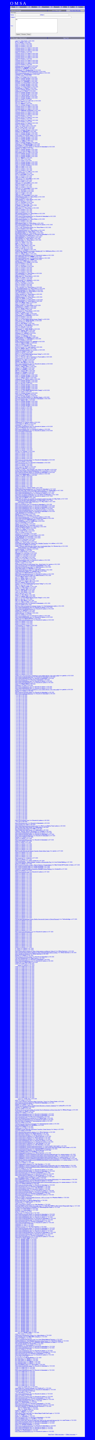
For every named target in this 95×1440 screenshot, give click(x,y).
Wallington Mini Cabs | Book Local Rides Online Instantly (30, 490)
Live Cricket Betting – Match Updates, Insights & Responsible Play (33, 862)
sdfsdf (17, 428)
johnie (17, 621)
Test (16, 102)
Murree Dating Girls (20, 1200)
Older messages (59, 1434)
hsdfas (17, 277)
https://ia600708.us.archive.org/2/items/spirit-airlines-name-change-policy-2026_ (36, 1156)
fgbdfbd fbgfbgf (19, 337)
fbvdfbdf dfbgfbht (19, 538)
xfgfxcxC (17, 68)
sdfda (16, 166)
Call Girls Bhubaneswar (21, 958)
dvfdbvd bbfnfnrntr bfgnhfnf (22, 341)
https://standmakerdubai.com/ (23, 1342)
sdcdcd (17, 351)
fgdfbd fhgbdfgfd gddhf (21, 197)
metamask (18, 425)
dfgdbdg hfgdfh (19, 305)
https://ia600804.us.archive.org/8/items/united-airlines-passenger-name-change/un (37, 1158)
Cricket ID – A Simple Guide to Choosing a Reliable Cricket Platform (33, 869)
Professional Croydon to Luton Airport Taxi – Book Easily (30, 564)
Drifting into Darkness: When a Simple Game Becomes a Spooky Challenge (35, 1105)
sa (16, 593)
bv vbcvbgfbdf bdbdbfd (21, 288)
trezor (16, 71)
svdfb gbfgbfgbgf (20, 512)
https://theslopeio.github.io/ (22, 1133)
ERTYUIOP (18, 581)
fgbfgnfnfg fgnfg (19, 240)
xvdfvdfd (17, 554)
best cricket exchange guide (23, 866)
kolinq (16, 684)
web (16, 127)
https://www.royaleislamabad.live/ (24, 216)
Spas (19, 1409)
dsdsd (16, 1183)
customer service (19, 48)
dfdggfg (17, 514)
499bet (17, 141)
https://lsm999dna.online (21, 1125)
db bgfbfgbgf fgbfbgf (20, 233)
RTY (16, 589)
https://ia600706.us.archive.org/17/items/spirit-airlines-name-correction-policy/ (36, 1157)
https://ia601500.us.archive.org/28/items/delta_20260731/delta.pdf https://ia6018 (36, 1167)
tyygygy (17, 128)
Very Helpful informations (22, 1400)
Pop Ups (17, 451)
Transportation (19, 625)
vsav (16, 75)
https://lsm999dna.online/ (22, 1178)
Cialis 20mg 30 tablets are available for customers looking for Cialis (33, 499)
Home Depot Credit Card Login (23, 1413)
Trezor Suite (18, 394)
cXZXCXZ (18, 345)
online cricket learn (20, 860)
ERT (16, 585)
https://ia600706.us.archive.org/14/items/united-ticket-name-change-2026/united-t (37, 1179)
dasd (16, 252)
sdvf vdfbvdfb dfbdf (20, 291)
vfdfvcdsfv (18, 183)
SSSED (17, 583)
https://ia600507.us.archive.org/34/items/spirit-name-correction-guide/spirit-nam (36, 1154)
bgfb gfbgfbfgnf (19, 515)
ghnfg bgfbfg (18, 325)
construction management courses (24, 1335)
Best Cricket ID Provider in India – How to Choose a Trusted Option (33, 865)
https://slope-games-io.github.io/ (23, 1136)
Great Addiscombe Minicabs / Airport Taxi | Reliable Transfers (31, 543)
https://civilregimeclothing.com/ (23, 1149)
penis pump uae (19, 519)
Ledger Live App (19, 487)
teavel (16, 352)
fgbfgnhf (17, 365)
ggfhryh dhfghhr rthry (20, 525)
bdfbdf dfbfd (18, 276)
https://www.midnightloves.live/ (23, 492)
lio (15, 1356)
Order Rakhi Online (20, 568)
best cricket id (19, 858)
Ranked (17, 373)
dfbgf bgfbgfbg (19, 238)
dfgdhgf (17, 524)
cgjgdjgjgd (18, 74)
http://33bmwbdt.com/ (21, 256)
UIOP (16, 586)
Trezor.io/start (19, 824)
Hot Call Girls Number (21, 1343)
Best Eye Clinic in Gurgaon (22, 1121)
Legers (17, 126)
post (16, 1239)
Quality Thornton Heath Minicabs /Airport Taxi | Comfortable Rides (33, 546)
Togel (16, 1203)
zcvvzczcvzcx (19, 358)
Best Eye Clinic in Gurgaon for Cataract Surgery (28, 606)
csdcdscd (17, 533)
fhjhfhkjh (17, 131)
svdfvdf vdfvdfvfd (20, 294)
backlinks (17, 82)
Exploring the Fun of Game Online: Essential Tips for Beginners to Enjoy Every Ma (37, 1110)
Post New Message (75, 10)
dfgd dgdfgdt (18, 311)
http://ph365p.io (19, 262)
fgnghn (17, 1410)
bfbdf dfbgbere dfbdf (20, 223)
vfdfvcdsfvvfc (19, 178)
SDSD (17, 245)
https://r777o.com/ (20, 101)
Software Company (20, 1227)
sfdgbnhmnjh (18, 379)
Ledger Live (18, 91)
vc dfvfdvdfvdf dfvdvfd (21, 230)
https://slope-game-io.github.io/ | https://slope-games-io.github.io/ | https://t (35, 951)
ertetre (17, 247)
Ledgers (17, 77)
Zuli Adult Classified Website (23, 397)
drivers (17, 1424)
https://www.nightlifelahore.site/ (23, 224)
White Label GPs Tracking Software (24, 1388)
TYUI (16, 248)
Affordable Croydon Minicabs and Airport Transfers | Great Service (33, 1129)
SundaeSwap (19, 88)
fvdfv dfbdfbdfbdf (20, 273)
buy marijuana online (20, 1362)
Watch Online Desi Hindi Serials (23, 827)
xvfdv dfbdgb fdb (19, 536)
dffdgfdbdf (18, 553)
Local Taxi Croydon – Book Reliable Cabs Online (28, 469)
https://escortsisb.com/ (21, 398)
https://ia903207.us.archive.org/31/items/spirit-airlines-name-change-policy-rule (36, 1165)
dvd (16, 174)
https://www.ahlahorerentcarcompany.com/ (26, 826)
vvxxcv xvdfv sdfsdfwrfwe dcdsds (24, 227)
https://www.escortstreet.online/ (23, 146)
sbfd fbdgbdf (18, 329)
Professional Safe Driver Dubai (23, 570)
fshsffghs (17, 336)
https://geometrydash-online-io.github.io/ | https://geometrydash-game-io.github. (36, 952)
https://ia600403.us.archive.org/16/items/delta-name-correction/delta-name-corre (37, 1182)
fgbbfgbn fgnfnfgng (20, 300)
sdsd (16, 592)
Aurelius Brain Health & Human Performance (27, 471)
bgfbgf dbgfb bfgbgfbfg (21, 219)
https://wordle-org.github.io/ (22, 954)
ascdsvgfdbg (18, 135)
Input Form (51, 1434)
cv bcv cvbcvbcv (19, 287)
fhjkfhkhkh (18, 67)
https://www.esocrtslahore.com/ (23, 1220)
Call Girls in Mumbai (20, 1406)
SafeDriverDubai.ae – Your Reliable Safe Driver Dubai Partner (31, 1341)
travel (16, 45)
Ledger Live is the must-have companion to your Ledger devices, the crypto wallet (37, 675)
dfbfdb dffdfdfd (19, 199)
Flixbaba (17, 1430)
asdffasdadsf (18, 315)
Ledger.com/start (19, 549)
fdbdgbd (17, 361)
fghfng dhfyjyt (19, 320)
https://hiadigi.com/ (20, 1336)
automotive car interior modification (24, 494)
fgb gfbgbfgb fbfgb (20, 231)
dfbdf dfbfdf (18, 208)
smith (16, 963)
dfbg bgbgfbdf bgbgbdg (21, 213)
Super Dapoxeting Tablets (22, 571)
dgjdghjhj (17, 148)
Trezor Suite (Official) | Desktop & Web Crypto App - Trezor (31, 1101)
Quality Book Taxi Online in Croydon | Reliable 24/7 (29, 251)
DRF (16, 244)
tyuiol (16, 332)
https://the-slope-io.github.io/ (23, 1135)
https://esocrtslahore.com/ (22, 73)
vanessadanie (19, 1345)
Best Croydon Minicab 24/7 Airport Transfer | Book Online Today (32, 851)
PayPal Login (18, 1201)
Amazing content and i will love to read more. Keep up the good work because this (37, 1420)
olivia (16, 43)
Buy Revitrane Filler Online (22, 828)
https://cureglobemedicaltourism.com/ (25, 1339)
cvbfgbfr (17, 556)
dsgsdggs (17, 249)
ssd (16, 577)
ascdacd (17, 558)
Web (16, 550)
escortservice (18, 1357)
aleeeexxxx (18, 359)
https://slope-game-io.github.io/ (23, 1137)
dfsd (16, 308)
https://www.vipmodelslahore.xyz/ (24, 255)
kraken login (18, 611)
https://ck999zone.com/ (21, 521)
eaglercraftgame (22, 547)
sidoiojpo (17, 295)
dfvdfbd (17, 369)
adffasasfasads (19, 280)
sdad (16, 41)
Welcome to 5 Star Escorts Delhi (24, 567)
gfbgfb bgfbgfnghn (20, 236)
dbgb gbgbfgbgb (19, 237)
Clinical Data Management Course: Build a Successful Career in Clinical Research (37, 919)
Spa (19, 1407)
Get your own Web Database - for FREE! (47, 1438)
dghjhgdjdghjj (18, 70)
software (17, 610)
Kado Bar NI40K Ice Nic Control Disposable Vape (28, 1206)
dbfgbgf (17, 539)
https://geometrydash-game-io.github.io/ (26, 1132)
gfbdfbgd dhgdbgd (20, 297)
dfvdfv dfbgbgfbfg (20, 301)
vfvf (16, 522)
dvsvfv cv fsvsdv (19, 347)
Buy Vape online (19, 1359)
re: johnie (18, 948)
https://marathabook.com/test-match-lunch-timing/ (28, 1146)
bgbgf (16, 540)
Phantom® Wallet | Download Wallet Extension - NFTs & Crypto (32, 1197)
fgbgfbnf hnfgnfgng (20, 290)
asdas (16, 242)
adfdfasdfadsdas (19, 339)
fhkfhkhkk (18, 81)
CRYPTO (17, 1238)
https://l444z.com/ (20, 152)
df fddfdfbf (18, 205)
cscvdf (17, 1391)
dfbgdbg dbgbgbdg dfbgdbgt (22, 526)
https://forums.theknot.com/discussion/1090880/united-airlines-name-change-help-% (37, 1160)
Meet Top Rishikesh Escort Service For (25, 1118)
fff (15, 42)
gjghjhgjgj (17, 144)
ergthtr (17, 557)
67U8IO (17, 588)
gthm (16, 1412)
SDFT (16, 302)
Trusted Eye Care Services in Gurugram (26, 1124)
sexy (16, 110)
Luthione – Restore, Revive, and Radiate (26, 831)
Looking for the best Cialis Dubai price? (25, 500)
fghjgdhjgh (18, 333)
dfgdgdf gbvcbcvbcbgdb (21, 535)
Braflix (17, 1402)
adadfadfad (18, 307)
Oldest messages (70, 1434)
